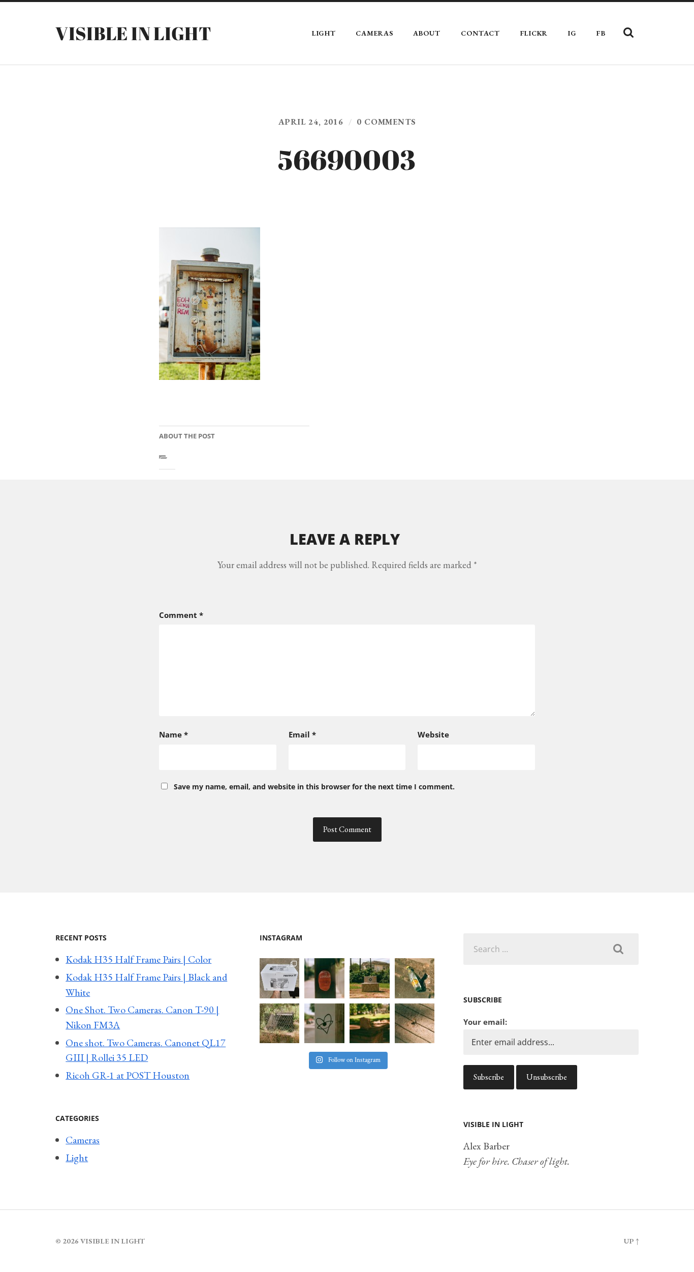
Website (433, 734)
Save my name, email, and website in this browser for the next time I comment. (314, 786)
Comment (181, 615)
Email (302, 734)
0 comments (386, 121)
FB (600, 33)
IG (572, 33)
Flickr (534, 33)
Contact (480, 33)
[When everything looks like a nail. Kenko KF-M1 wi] (415, 1023)
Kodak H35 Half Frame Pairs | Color (138, 959)
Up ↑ (631, 1241)
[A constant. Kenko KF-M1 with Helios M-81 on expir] (324, 978)
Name (173, 734)
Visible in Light (133, 33)
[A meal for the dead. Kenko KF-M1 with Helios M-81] (370, 1023)
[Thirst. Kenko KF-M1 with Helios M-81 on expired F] (415, 978)
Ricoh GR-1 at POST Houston (128, 1075)
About (426, 33)
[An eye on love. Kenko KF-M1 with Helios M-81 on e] (324, 1023)
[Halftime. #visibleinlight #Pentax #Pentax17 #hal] (280, 978)
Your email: (485, 1022)
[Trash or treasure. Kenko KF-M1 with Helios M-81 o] (280, 1023)
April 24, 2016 (310, 121)
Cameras (374, 33)
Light (324, 33)
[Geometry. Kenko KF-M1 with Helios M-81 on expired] (370, 978)
